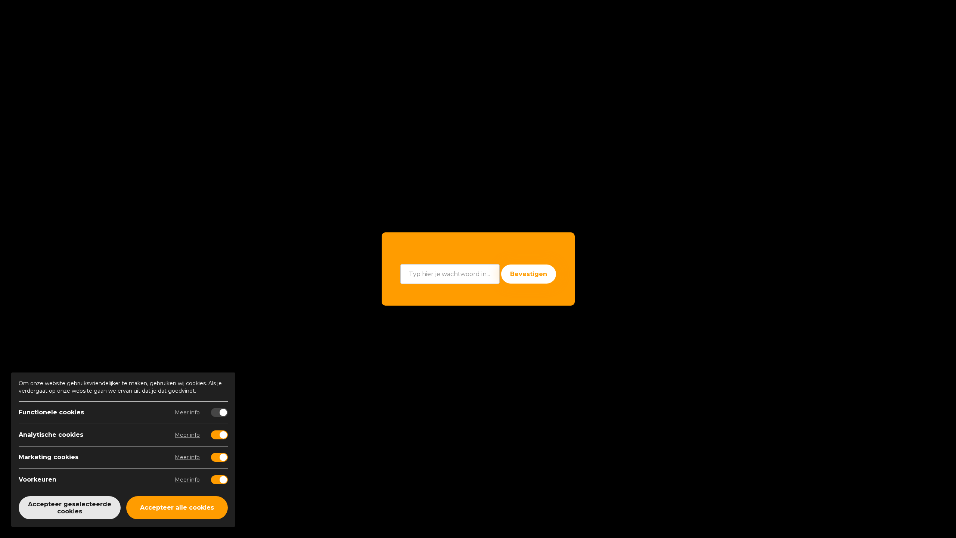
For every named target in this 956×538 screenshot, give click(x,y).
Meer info (187, 412)
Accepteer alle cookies (177, 507)
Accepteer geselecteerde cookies (69, 508)
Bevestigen (528, 274)
